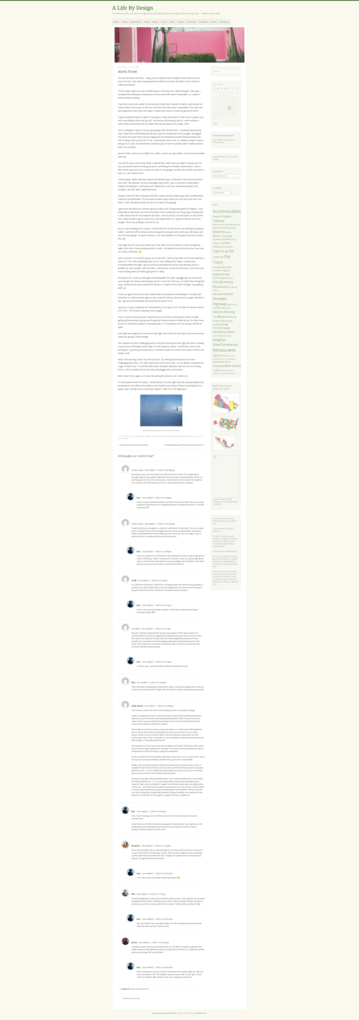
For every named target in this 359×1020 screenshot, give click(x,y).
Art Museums (229, 227)
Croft (133, 580)
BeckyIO (135, 846)
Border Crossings (222, 236)
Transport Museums (228, 373)
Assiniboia (140, 436)
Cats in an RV (223, 251)
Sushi (216, 370)
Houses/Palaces (223, 294)
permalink (125, 438)
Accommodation (228, 211)
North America (162, 436)
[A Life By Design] (179, 45)
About (124, 22)
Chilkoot (218, 257)
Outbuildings (220, 324)
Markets (218, 312)
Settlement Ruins (222, 361)
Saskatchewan (179, 436)
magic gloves (198, 555)
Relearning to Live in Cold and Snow (133, 445)
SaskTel (218, 355)
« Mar (215, 123)
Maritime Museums (222, 308)
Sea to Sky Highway (228, 359)
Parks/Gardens (224, 332)
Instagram (224, 22)
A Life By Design (132, 8)
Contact (180, 22)
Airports (217, 216)
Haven (147, 22)
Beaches (219, 232)
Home (116, 22)
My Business (135, 22)
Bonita (228, 232)
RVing (155, 22)
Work (172, 22)
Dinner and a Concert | (139, 989)
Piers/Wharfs (219, 335)
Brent (134, 942)
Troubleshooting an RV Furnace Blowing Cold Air (184, 445)
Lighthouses (232, 304)
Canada (147, 436)
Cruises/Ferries (222, 267)
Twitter (213, 22)
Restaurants (224, 350)
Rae (137, 67)
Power (229, 335)
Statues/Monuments (227, 366)
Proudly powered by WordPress (164, 1013)
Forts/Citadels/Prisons (223, 278)
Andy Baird (137, 706)
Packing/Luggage (221, 327)
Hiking (217, 282)
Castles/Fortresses (223, 246)
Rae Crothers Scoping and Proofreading (223, 141)
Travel (164, 22)
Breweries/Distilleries (223, 239)
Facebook (203, 22)
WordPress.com (201, 1013)
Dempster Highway (221, 270)
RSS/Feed (191, 22)
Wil (133, 894)
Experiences (221, 274)
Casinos (226, 243)
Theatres (224, 370)
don (133, 682)
